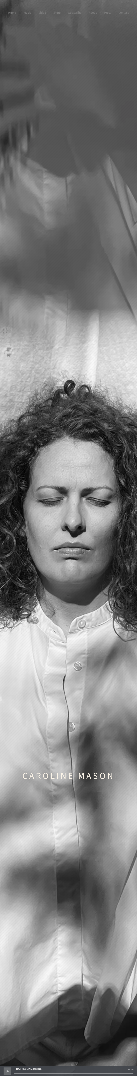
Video (42, 13)
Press (107, 13)
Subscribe (75, 13)
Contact (124, 13)
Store (57, 13)
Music (27, 13)
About (93, 13)
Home (12, 13)
